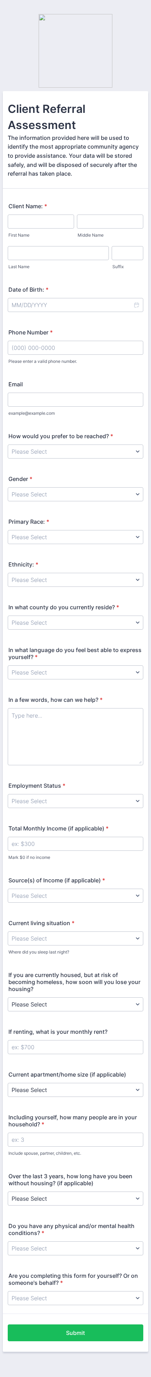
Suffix (118, 266)
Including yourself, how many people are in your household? (72, 1121)
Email (15, 384)
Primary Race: (28, 521)
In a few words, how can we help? (55, 699)
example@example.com (31, 413)
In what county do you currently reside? (63, 607)
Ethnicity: (23, 564)
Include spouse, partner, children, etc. (44, 1153)
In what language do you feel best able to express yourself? (75, 653)
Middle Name (91, 235)
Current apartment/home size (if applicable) (67, 1074)
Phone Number (30, 332)
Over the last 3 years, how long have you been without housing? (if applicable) (70, 1180)
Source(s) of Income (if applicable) (56, 880)
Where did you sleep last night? (38, 952)
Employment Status (36, 785)
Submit (75, 1332)
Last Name (18, 266)
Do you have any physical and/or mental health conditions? (71, 1229)
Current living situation (41, 923)
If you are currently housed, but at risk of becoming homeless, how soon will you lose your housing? (74, 981)
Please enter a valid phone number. (42, 361)
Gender (20, 478)
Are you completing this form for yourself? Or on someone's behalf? (73, 1279)
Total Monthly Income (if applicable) (58, 828)
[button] (136, 305)
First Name (18, 235)
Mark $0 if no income (29, 857)
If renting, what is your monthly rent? (57, 1031)
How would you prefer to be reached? (60, 436)
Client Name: (27, 206)
